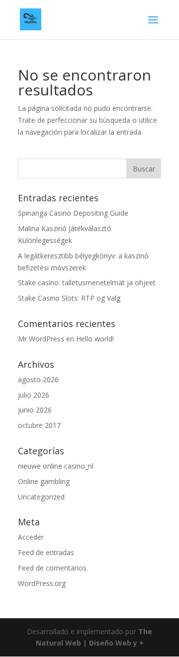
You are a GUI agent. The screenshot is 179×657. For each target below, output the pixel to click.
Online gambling (44, 481)
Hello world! (95, 338)
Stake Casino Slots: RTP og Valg (69, 298)
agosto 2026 (38, 379)
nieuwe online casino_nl (55, 466)
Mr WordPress (41, 338)
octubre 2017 (39, 425)
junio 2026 (35, 409)
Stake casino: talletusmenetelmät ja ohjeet (87, 282)
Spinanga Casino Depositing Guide (73, 213)
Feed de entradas (46, 552)
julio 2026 (33, 395)
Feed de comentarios (52, 568)
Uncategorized (41, 496)
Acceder (31, 537)
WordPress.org (42, 583)
